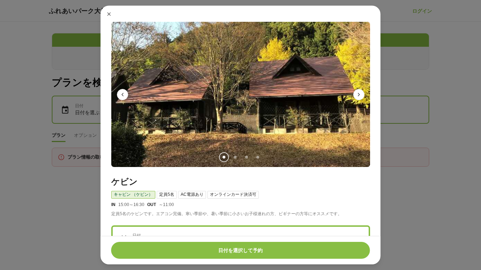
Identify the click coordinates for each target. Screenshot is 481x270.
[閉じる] (109, 14)
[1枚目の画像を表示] (223, 157)
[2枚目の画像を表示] (235, 157)
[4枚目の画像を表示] (257, 157)
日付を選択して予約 (240, 250)
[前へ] (122, 94)
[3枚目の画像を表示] (246, 157)
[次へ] (358, 94)
